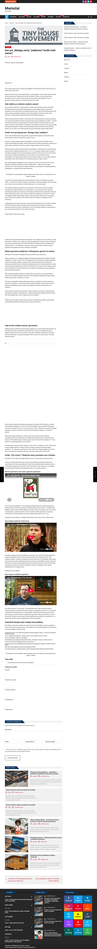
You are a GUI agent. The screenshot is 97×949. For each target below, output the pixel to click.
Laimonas (34, 776)
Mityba (44, 16)
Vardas (7, 741)
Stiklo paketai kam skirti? (17, 923)
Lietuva (29, 16)
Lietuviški (36, 16)
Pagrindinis (13, 16)
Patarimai (51, 16)
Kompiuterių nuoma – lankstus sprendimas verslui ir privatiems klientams (78, 49)
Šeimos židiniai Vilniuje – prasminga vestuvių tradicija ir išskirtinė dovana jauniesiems (44, 820)
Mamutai (12, 8)
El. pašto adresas (30, 741)
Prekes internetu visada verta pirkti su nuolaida (20, 790)
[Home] (6, 17)
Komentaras (8, 729)
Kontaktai (66, 16)
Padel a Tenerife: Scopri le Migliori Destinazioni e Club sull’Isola (17, 940)
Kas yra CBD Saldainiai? (16, 930)
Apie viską (22, 16)
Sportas (58, 16)
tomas (8, 56)
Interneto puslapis (50, 741)
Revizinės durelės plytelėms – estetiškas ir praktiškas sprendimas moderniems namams (44, 773)
